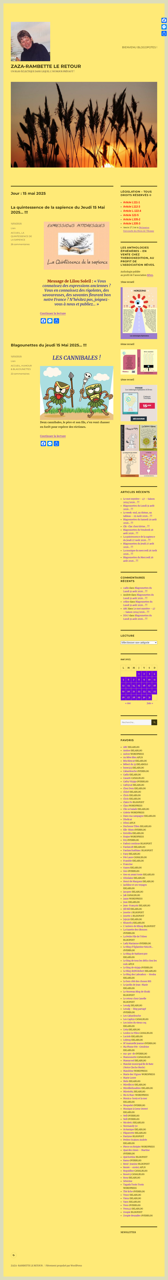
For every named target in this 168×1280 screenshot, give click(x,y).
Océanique (128, 1129)
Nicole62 (128, 1122)
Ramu (126, 1160)
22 (139, 691)
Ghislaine (128, 878)
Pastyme (127, 1136)
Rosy (125, 1177)
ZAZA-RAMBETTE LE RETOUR (46, 66)
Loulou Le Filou (131, 1033)
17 (149, 685)
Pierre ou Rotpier (132, 1146)
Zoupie (126, 1212)
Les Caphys (129, 1019)
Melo (125, 1081)
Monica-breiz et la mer (135, 1098)
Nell (125, 1115)
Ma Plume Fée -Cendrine (136, 1046)
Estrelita (127, 833)
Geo (125, 871)
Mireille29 (128, 1084)
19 (123, 691)
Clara (125, 805)
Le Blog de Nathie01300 (135, 953)
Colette (126, 812)
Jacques (127, 891)
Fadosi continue (131, 843)
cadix (126, 588)
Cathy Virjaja (129, 781)
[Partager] (164, 33)
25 (154, 691)
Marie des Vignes (132, 1074)
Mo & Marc (129, 1095)
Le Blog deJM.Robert (133, 971)
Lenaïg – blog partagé (134, 1009)
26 (123, 697)
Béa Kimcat (129, 761)
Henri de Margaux (132, 881)
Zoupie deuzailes (132, 1215)
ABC (125, 608)
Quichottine (129, 1157)
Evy (125, 840)
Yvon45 (127, 1208)
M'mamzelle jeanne (133, 1043)
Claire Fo (127, 802)
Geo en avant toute (133, 874)
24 (149, 691)
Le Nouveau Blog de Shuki (136, 991)
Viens (126, 1198)
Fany (125, 854)
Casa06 (127, 778)
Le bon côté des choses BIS (137, 981)
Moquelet (128, 1105)
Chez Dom (128, 788)
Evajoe (126, 836)
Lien (13, 228)
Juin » (150, 703)
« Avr (128, 703)
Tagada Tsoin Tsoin (133, 1184)
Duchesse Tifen (131, 826)
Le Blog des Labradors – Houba (139, 974)
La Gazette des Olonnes (135, 929)
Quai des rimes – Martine (136, 1150)
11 (155, 679)
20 (128, 691)
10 (149, 679)
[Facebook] (164, 20)
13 (128, 685)
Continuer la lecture (53, 313)
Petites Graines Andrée (135, 1139)
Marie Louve (129, 1077)
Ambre (126, 750)
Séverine (127, 1181)
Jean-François (130, 905)
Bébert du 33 (129, 764)
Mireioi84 (128, 1091)
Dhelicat (127, 819)
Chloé (126, 792)
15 (139, 685)
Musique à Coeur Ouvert (135, 1108)
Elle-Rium (128, 829)
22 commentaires (20, 373)
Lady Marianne (131, 943)
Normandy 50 (130, 1126)
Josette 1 (127, 912)
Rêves (150, 275)
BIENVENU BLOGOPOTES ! (139, 47)
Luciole (127, 1036)
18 (154, 685)
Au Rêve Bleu (129, 757)
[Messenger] (164, 27)
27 (128, 697)
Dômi (126, 823)
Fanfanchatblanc (132, 850)
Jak (124, 895)
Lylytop (127, 1040)
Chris (126, 795)
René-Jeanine (130, 1164)
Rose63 (127, 1174)
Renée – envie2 (131, 1167)
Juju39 (126, 919)
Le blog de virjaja (132, 967)
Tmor (126, 1195)
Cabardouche (130, 771)
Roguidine (128, 1170)
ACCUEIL (15, 232)
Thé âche (128, 1191)
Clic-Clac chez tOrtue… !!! (136, 526)
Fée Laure (128, 857)
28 (133, 697)
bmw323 (127, 767)
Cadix (126, 774)
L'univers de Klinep (133, 926)
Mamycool (128, 1060)
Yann (126, 1201)
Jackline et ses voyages (135, 885)
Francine (128, 864)
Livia (125, 1029)
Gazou (126, 867)
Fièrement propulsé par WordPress (64, 1265)
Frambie (127, 860)
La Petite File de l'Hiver (135, 936)
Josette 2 (127, 916)
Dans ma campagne (133, 816)
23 (144, 691)
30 (144, 697)
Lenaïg (126, 1005)
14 (134, 685)
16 (144, 685)
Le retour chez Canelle (134, 998)
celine (126, 601)
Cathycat (127, 785)
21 (134, 691)
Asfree (126, 754)
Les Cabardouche (132, 1015)
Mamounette (130, 1057)
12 (123, 685)
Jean (125, 902)
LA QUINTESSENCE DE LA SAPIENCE (21, 236)
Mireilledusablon (132, 1088)
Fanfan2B (128, 847)
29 (138, 697)
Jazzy (126, 898)
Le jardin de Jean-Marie (135, 984)
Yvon (125, 1205)
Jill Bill (126, 909)
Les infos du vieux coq (134, 1022)
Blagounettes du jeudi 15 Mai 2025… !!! (49, 345)
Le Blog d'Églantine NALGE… (138, 947)
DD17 (126, 615)
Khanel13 (128, 922)
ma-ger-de (129, 1053)
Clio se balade (130, 809)
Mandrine (128, 1071)
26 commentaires (20, 244)
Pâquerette (128, 1133)
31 (149, 697)
